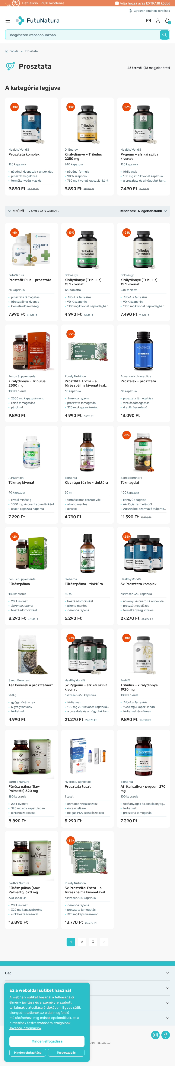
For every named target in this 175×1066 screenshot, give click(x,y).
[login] (157, 20)
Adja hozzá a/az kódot (145, 3)
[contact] (148, 20)
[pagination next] (104, 942)
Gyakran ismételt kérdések (152, 11)
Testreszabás (66, 1052)
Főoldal (14, 51)
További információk (25, 1028)
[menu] (8, 20)
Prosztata (31, 51)
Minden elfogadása (47, 1041)
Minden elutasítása (27, 1052)
